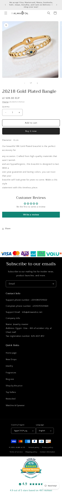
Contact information (47, 452)
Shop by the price (14, 386)
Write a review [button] (31, 214)
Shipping (5, 102)
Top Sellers (11, 392)
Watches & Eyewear (15, 405)
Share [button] (8, 228)
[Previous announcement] (5, 5)
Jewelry (9, 366)
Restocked (10, 399)
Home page (11, 353)
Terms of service (16, 452)
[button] (6, 13)
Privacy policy (47, 447)
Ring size (10, 379)
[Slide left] (24, 83)
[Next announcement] (56, 5)
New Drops (11, 359)
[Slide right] (37, 83)
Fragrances (11, 373)
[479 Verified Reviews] (31, 480)
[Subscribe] (53, 283)
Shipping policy (31, 452)
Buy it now (31, 131)
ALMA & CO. (20, 447)
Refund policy (34, 447)
